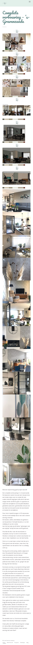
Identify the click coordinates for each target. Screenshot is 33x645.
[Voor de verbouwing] (16, 109)
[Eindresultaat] (16, 200)
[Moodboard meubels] (16, 63)
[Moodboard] (16, 40)
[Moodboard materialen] (16, 86)
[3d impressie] (16, 132)
